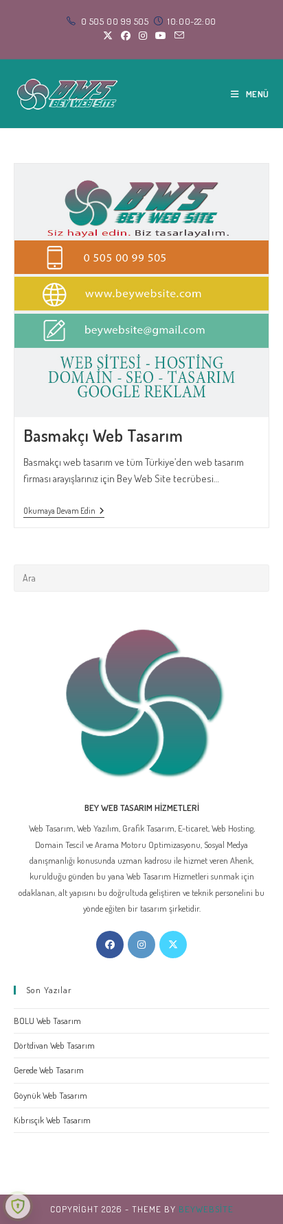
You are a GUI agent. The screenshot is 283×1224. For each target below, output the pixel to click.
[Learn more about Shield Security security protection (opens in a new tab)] (18, 1206)
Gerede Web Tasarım (49, 1069)
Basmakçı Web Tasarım (103, 435)
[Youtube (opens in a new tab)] (160, 35)
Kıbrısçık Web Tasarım (52, 1119)
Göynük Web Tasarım (50, 1095)
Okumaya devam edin (63, 512)
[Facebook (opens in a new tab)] (126, 35)
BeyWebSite (206, 1208)
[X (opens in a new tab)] (108, 35)
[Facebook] (110, 944)
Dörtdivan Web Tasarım (54, 1045)
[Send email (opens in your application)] (177, 35)
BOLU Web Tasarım (47, 1020)
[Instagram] (141, 944)
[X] (173, 944)
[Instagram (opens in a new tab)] (143, 35)
